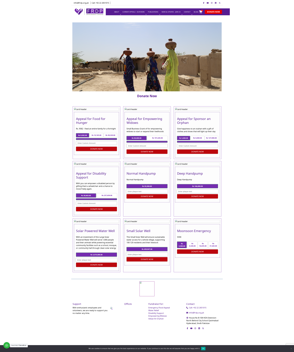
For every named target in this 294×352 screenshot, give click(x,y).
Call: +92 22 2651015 (100, 3)
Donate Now (213, 12)
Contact (187, 12)
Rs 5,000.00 (183, 138)
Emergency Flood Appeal (159, 307)
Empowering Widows (157, 316)
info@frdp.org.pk (81, 3)
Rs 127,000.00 (211, 138)
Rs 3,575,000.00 (96, 255)
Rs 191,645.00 (157, 138)
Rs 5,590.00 (182, 245)
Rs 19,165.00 (96, 135)
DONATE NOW (96, 149)
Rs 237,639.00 (107, 195)
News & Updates (168, 12)
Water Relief (153, 310)
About (116, 12)
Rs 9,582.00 (82, 135)
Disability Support (156, 313)
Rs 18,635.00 (202, 244)
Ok (203, 348)
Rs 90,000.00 (136, 138)
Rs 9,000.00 (197, 138)
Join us (178, 12)
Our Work (141, 12)
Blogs (196, 12)
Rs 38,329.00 (110, 135)
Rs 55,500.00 (147, 186)
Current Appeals (129, 12)
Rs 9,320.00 (192, 244)
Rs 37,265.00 (213, 244)
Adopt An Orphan (156, 318)
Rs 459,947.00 (147, 249)
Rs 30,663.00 (86, 195)
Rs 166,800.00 (197, 186)
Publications (153, 12)
